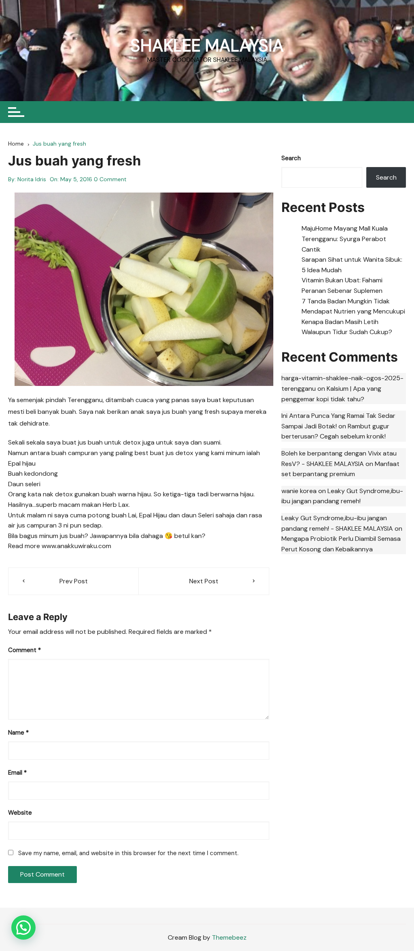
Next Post (203, 581)
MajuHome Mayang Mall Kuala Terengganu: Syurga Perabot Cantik (345, 238)
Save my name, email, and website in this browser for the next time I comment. (128, 853)
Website (20, 813)
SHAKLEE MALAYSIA (207, 45)
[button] (23, 927)
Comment (24, 650)
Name (18, 733)
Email (17, 773)
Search (291, 158)
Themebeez (229, 937)
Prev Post (73, 581)
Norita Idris (31, 179)
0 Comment (110, 179)
